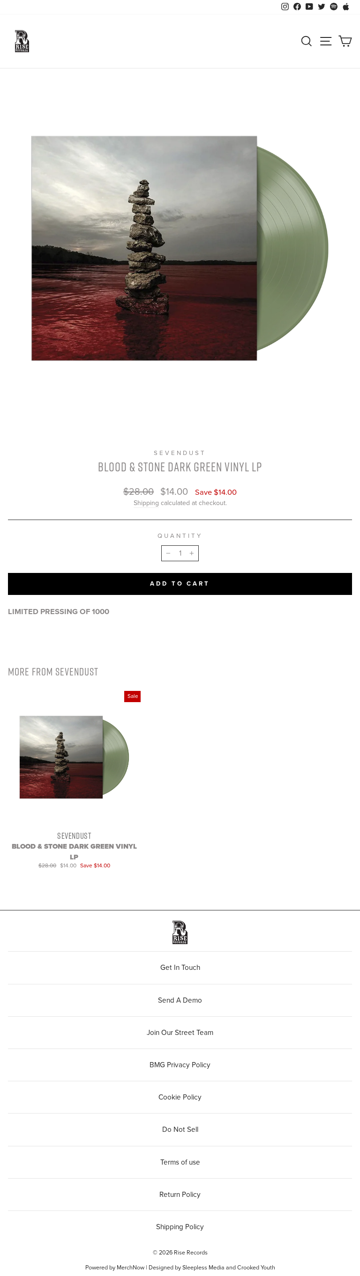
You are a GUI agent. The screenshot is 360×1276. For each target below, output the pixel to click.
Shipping (146, 503)
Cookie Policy (180, 1097)
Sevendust (180, 453)
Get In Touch (180, 967)
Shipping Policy (180, 1227)
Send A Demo (180, 1000)
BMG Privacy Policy (180, 1065)
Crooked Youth (256, 1267)
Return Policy (180, 1194)
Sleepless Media (203, 1267)
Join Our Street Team (180, 1032)
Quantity (180, 536)
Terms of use (180, 1162)
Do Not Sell (180, 1129)
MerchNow (130, 1267)
